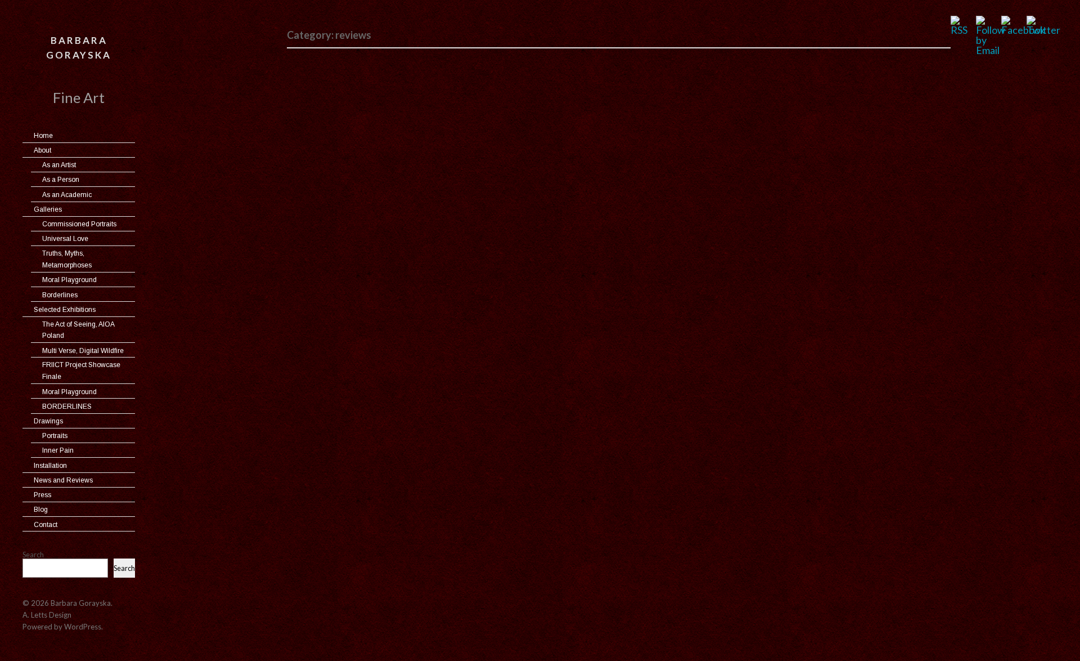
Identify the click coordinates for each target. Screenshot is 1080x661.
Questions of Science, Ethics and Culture (410, 328)
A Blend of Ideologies (357, 417)
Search (33, 554)
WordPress (82, 626)
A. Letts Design (46, 614)
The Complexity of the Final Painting (400, 76)
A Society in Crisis (346, 164)
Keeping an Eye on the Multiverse (392, 253)
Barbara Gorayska (78, 47)
